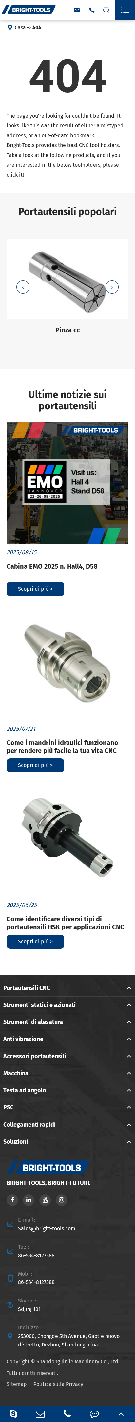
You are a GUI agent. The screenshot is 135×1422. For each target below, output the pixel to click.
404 (36, 27)
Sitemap (17, 1384)
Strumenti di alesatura (33, 1022)
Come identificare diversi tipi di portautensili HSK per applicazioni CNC (65, 923)
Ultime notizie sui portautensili (67, 400)
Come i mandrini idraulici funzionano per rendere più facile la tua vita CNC (62, 747)
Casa (20, 27)
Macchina (16, 1073)
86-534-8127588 (36, 1255)
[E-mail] (40, 1414)
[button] (22, 287)
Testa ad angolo (24, 1090)
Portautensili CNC (26, 988)
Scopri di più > (35, 589)
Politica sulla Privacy (58, 1384)
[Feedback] (94, 1414)
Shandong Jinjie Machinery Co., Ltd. (78, 1361)
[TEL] (67, 1414)
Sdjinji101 (29, 1309)
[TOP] (121, 1414)
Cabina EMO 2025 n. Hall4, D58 (52, 566)
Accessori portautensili (34, 1056)
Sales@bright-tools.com (46, 1228)
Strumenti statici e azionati (39, 1005)
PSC (8, 1107)
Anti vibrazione (23, 1039)
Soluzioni (15, 1141)
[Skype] (13, 1414)
